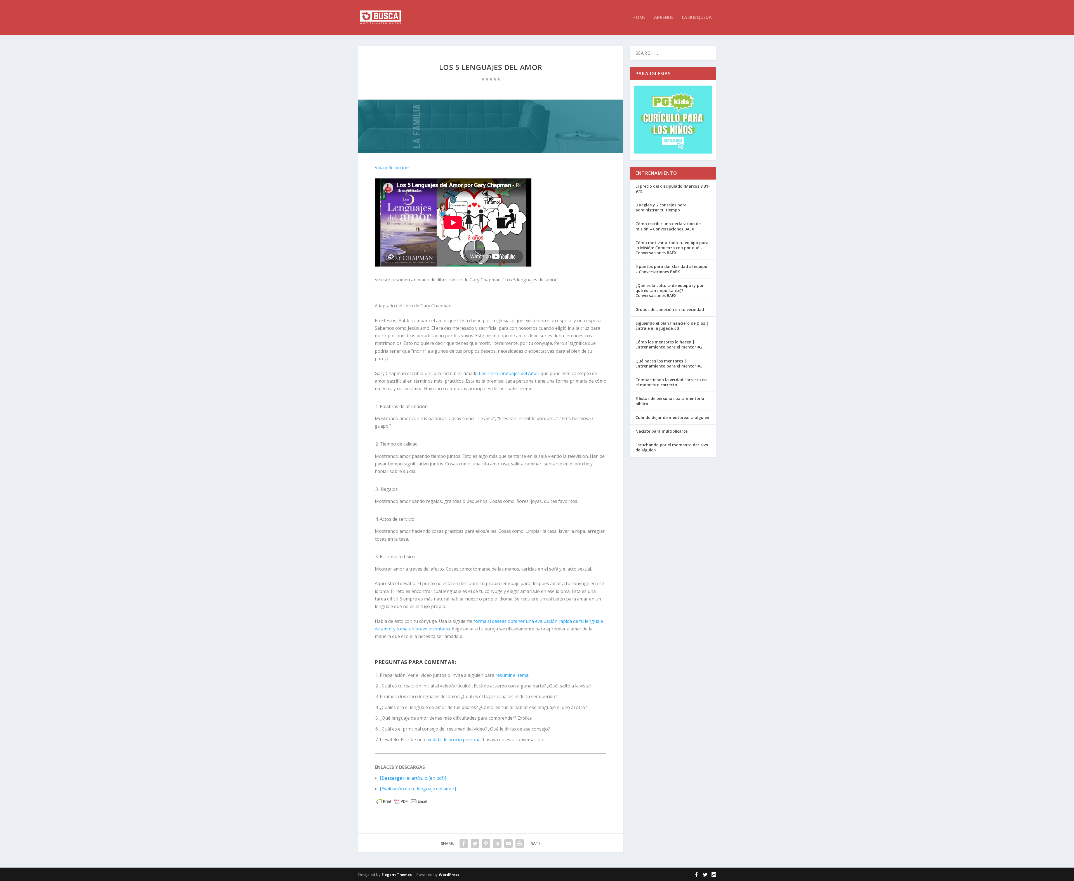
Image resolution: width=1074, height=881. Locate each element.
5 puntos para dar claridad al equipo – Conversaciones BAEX (671, 269)
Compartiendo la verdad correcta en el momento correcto (671, 382)
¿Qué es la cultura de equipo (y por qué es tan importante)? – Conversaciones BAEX (669, 290)
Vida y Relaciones (393, 167)
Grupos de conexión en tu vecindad (669, 309)
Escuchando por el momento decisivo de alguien (671, 447)
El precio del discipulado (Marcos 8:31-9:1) (672, 188)
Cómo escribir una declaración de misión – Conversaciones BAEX (668, 226)
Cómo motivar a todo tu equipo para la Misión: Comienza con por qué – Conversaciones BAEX (671, 247)
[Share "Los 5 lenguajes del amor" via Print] (519, 843)
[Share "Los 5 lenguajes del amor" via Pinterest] (486, 843)
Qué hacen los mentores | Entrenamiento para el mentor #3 (668, 363)
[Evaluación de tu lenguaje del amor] (418, 789)
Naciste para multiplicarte (661, 431)
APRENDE (663, 17)
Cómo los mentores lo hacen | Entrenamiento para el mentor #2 (668, 344)
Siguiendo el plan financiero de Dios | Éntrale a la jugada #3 (671, 326)
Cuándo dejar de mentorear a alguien (672, 417)
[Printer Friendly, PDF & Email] (402, 801)
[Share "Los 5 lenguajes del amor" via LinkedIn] (497, 843)
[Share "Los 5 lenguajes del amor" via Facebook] (463, 843)
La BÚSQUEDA (697, 17)
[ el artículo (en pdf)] (413, 778)
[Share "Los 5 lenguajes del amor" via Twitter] (475, 843)
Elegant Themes (396, 874)
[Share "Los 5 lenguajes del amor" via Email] (508, 843)
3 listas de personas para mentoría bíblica (669, 401)
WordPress (449, 874)
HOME (639, 17)
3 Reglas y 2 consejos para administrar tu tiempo (661, 207)
